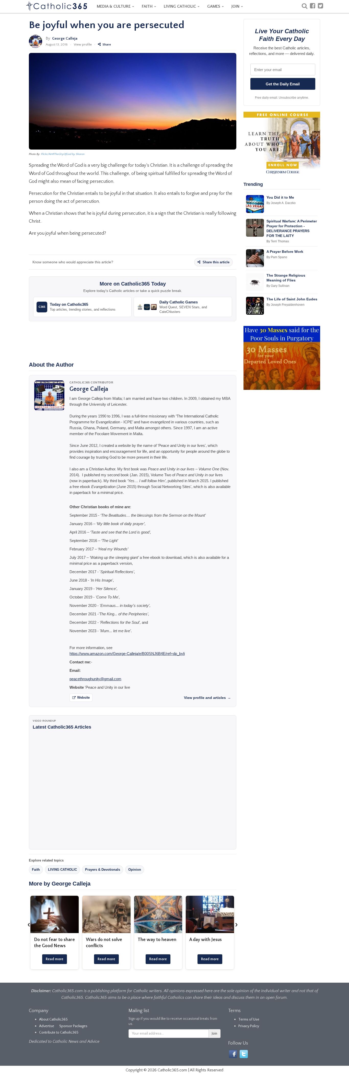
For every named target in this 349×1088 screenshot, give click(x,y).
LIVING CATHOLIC (180, 6)
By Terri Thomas (277, 241)
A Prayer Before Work (284, 252)
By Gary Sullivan (277, 286)
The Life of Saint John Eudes (291, 299)
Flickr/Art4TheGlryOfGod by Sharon (63, 154)
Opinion (134, 869)
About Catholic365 (53, 1019)
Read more (54, 959)
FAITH (148, 6)
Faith (36, 869)
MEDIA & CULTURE (114, 6)
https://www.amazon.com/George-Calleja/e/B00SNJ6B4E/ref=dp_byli (127, 653)
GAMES (214, 6)
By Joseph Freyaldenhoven (285, 305)
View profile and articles (207, 698)
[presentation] (28, 925)
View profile (83, 44)
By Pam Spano (276, 257)
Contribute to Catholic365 (58, 1032)
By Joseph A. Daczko (281, 203)
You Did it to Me (280, 197)
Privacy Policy (248, 1026)
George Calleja (64, 38)
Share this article (215, 262)
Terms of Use (248, 1019)
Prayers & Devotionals (102, 869)
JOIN (235, 6)
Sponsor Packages (73, 1026)
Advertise (46, 1026)
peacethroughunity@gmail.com (95, 679)
